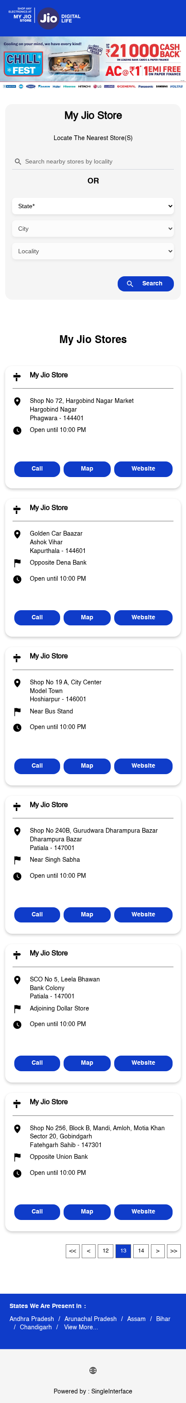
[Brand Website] (93, 1372)
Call (37, 469)
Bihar (163, 1319)
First (73, 1251)
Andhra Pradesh (32, 1319)
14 (141, 1251)
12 (106, 1251)
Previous (89, 1251)
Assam (136, 1319)
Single (111, 1392)
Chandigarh (36, 1328)
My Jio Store (49, 375)
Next (158, 1251)
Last (174, 1251)
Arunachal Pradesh (90, 1319)
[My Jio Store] (44, 18)
